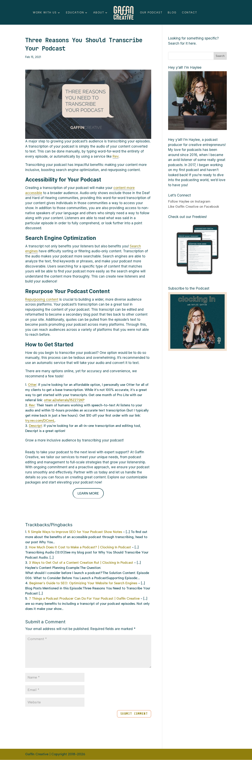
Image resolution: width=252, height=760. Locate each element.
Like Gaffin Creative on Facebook (193, 206)
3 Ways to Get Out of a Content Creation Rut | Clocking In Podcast (81, 563)
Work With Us (45, 12)
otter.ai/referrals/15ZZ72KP (64, 400)
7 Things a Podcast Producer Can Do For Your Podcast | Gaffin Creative (84, 598)
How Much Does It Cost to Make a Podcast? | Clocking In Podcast (80, 547)
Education (75, 12)
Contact (189, 12)
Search (220, 56)
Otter (32, 385)
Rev (116, 156)
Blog (172, 12)
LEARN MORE (88, 493)
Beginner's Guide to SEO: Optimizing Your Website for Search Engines (83, 583)
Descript (35, 426)
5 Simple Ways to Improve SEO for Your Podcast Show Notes (75, 532)
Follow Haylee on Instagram (189, 201)
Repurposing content (41, 299)
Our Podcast (151, 12)
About (98, 12)
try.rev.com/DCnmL (40, 421)
